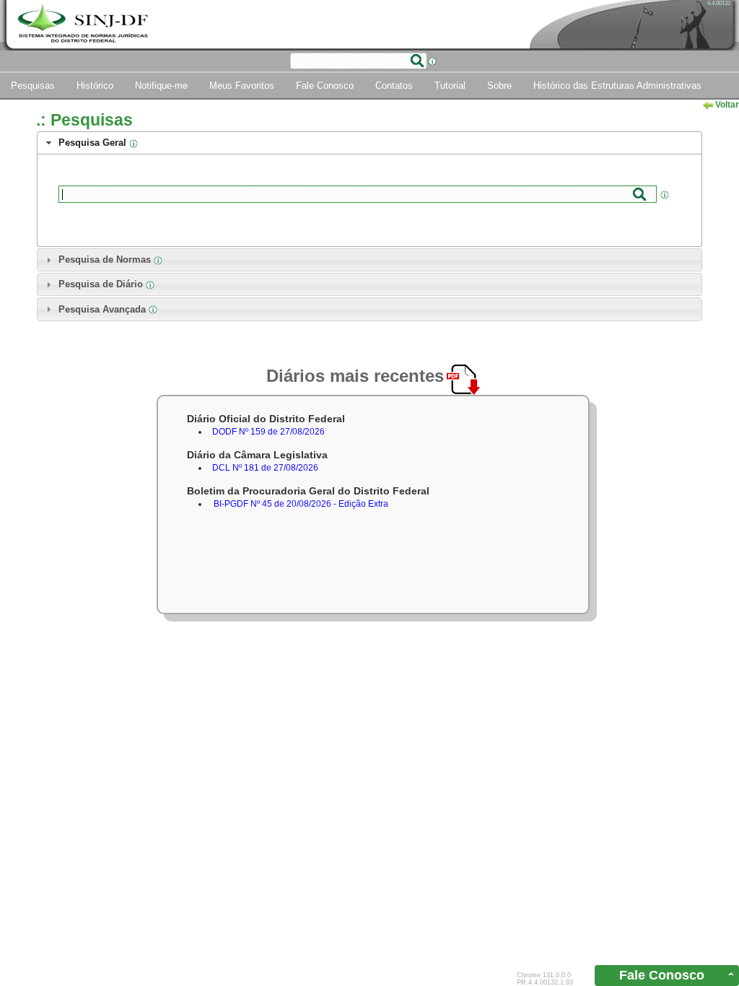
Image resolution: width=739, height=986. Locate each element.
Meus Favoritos (241, 85)
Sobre (499, 85)
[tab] (369, 142)
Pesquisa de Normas (106, 259)
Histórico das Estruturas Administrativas (617, 85)
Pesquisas (33, 85)
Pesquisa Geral (93, 142)
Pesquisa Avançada (103, 309)
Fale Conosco (325, 85)
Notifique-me (161, 85)
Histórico (94, 85)
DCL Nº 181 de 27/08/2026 (265, 468)
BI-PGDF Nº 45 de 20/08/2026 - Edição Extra (301, 504)
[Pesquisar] (417, 61)
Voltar (726, 105)
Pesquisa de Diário (102, 284)
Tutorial (449, 85)
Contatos (394, 85)
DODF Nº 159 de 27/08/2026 (268, 432)
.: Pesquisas (84, 119)
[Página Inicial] (84, 24)
